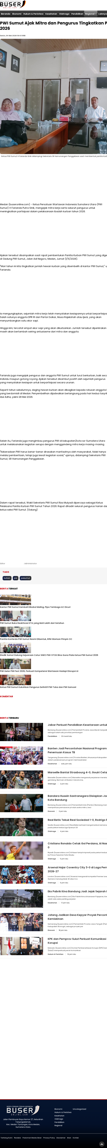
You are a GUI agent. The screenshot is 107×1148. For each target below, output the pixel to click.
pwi (15, 578)
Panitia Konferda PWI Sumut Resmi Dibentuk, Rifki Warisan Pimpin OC (36, 639)
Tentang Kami (6, 1138)
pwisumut (25, 578)
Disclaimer (61, 1138)
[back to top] (101, 1144)
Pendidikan (77, 13)
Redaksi (17, 1138)
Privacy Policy (49, 1138)
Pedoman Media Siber (32, 1138)
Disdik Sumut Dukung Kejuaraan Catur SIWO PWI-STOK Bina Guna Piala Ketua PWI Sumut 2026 (49, 655)
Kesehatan (51, 13)
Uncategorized (79, 1109)
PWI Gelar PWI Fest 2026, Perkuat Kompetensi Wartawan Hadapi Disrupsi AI (39, 671)
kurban (7, 578)
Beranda (5, 13)
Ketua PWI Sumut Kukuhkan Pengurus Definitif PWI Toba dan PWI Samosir (38, 687)
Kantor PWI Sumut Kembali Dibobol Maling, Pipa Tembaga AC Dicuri (35, 607)
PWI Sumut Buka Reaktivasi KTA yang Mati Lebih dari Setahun (32, 623)
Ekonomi (16, 13)
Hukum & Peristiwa (33, 13)
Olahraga (64, 13)
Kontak (76, 1138)
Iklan (69, 1138)
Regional (89, 13)
